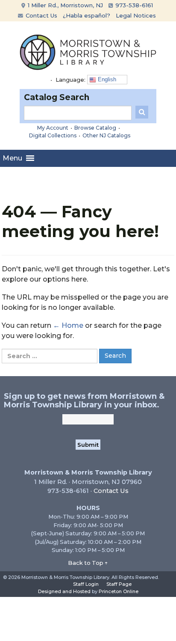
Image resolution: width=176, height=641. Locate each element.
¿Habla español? (86, 15)
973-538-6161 (133, 5)
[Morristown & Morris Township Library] (88, 51)
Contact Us (40, 15)
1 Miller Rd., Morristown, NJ (64, 5)
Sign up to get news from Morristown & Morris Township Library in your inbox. (84, 400)
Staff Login (86, 584)
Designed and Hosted (64, 591)
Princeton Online (118, 591)
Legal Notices (136, 15)
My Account (52, 128)
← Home (68, 325)
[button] (12, 158)
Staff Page (119, 584)
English (106, 79)
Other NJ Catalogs (106, 135)
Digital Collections (52, 135)
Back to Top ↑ (88, 562)
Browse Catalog (95, 128)
